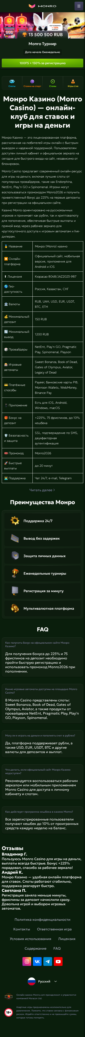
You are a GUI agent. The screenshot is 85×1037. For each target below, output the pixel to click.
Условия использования (30, 939)
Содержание (35, 948)
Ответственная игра (54, 929)
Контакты (21, 929)
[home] (42, 6)
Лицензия (66, 939)
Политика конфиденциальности (42, 919)
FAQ (57, 948)
